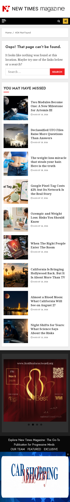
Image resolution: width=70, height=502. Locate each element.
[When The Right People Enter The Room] (16, 247)
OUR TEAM (18, 449)
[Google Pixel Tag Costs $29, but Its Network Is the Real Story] (16, 191)
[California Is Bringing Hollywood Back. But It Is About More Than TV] (16, 275)
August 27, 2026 (40, 198)
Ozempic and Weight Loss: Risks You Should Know (47, 218)
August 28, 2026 (40, 170)
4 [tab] (41, 425)
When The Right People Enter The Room (48, 245)
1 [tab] (29, 425)
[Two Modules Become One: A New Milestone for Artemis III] (16, 108)
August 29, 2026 (40, 142)
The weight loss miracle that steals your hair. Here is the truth (48, 162)
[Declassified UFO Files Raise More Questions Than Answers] (16, 136)
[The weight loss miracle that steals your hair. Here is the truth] (16, 164)
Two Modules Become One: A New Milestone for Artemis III (47, 106)
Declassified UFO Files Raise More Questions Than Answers (47, 134)
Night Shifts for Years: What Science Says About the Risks (47, 329)
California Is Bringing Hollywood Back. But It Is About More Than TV (48, 273)
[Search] (59, 21)
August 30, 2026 (40, 114)
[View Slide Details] (35, 390)
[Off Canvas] (4, 20)
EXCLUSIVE (51, 449)
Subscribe (65, 21)
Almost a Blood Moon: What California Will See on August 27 (47, 301)
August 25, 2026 (40, 252)
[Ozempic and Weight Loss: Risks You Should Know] (16, 219)
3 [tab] (37, 425)
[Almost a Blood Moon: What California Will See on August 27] (16, 303)
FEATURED (34, 449)
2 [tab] (33, 425)
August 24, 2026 (40, 309)
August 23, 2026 (40, 337)
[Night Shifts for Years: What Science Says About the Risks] (16, 331)
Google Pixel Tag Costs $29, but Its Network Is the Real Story (48, 190)
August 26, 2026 (40, 226)
